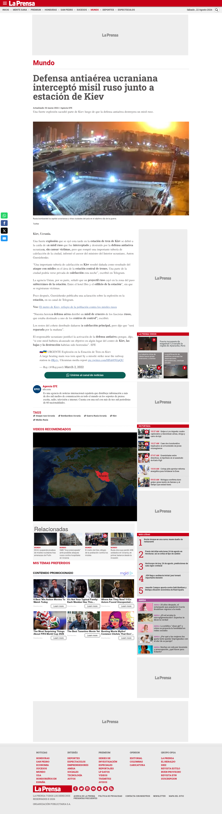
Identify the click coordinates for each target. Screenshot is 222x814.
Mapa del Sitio (176, 796)
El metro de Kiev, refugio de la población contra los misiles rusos (78, 307)
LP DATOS (104, 771)
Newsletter (159, 796)
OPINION (135, 752)
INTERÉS (72, 752)
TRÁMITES (105, 778)
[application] (85, 476)
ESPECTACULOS (76, 761)
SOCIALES (72, 771)
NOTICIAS (41, 752)
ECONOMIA (42, 765)
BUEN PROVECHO (171, 771)
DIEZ (163, 765)
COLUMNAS (136, 761)
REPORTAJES (106, 768)
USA (38, 775)
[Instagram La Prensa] (87, 788)
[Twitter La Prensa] (81, 788)
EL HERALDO (168, 761)
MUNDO (40, 771)
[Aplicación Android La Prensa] (105, 788)
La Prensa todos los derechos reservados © (51, 797)
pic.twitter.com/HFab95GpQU (106, 360)
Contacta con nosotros (137, 796)
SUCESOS (41, 768)
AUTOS (71, 778)
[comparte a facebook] (4, 223)
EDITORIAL (136, 758)
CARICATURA (137, 765)
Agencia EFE (66, 107)
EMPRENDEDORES (77, 765)
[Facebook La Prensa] (75, 788)
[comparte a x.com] (4, 231)
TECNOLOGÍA (74, 775)
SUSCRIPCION (169, 778)
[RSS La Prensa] (111, 788)
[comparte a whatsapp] (4, 215)
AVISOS (103, 782)
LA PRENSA (167, 758)
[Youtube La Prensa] (93, 788)
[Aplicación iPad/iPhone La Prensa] (99, 788)
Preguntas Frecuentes (85, 798)
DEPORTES (73, 758)
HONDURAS (43, 758)
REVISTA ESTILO (170, 768)
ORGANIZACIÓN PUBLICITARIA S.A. (52, 804)
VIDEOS (103, 775)
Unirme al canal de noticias (87, 375)
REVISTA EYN (169, 775)
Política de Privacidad (110, 796)
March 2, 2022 (74, 367)
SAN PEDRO (42, 761)
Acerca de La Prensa (84, 796)
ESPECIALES (105, 765)
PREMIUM (104, 752)
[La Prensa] (48, 789)
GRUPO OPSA (168, 752)
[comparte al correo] (4, 238)
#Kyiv (54, 360)
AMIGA (71, 768)
